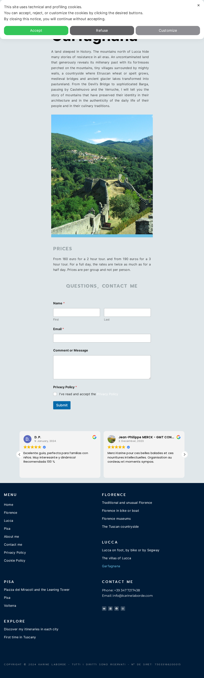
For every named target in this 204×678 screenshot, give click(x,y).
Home (8, 505)
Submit (62, 405)
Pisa (7, 529)
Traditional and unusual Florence (127, 503)
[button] (184, 454)
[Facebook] (116, 608)
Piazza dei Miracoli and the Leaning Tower (37, 590)
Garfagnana (111, 566)
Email (58, 329)
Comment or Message (70, 350)
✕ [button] (198, 5)
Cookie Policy (15, 560)
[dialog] (102, 19)
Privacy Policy (107, 394)
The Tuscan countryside (120, 527)
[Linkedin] (110, 608)
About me (11, 536)
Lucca (8, 521)
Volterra (10, 606)
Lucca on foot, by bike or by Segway (130, 550)
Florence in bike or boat (120, 511)
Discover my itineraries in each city (31, 629)
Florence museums (116, 519)
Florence (10, 513)
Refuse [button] (102, 30)
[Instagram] (123, 608)
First (56, 319)
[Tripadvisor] (104, 608)
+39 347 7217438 (127, 590)
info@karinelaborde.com (133, 596)
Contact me (13, 544)
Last (107, 319)
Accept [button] (36, 30)
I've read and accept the (88, 394)
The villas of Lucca (116, 558)
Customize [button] (168, 30)
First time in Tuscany (20, 637)
